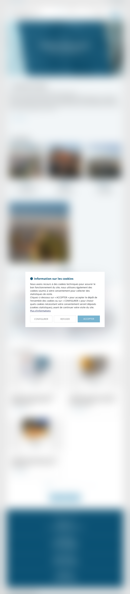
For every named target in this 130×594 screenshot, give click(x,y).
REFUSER (65, 318)
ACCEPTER (88, 318)
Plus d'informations (40, 310)
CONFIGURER (41, 318)
